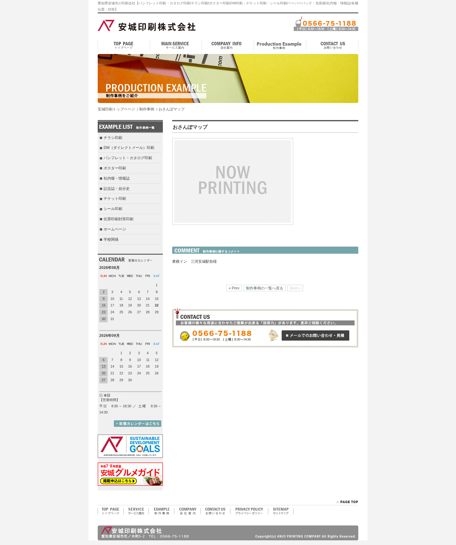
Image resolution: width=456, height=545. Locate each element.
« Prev (234, 288)
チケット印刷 (115, 198)
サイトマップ (281, 511)
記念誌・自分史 (117, 188)
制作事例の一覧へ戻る (264, 288)
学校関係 (111, 239)
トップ (124, 44)
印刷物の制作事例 (161, 511)
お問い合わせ (332, 44)
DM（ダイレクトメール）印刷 (129, 147)
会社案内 (228, 44)
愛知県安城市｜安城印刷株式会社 (137, 25)
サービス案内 (176, 44)
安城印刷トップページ (116, 109)
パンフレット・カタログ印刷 (128, 158)
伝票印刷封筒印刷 (118, 219)
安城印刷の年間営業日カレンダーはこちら (137, 423)
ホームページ (115, 229)
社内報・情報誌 (117, 178)
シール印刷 (113, 209)
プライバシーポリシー (249, 511)
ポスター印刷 (115, 168)
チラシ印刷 (113, 138)
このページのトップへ (347, 502)
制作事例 (280, 44)
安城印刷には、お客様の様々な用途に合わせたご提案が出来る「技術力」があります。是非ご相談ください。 (265, 327)
